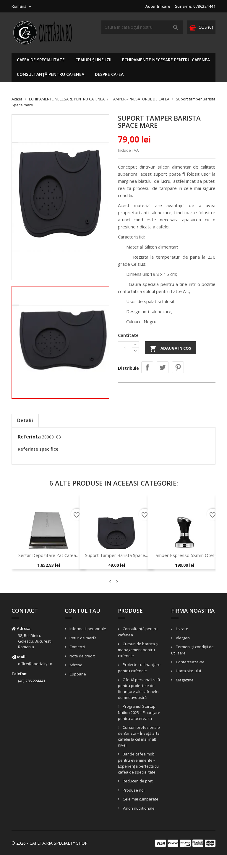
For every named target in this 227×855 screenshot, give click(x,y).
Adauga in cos (170, 348)
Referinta (29, 436)
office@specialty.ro (35, 663)
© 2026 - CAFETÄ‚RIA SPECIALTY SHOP (49, 843)
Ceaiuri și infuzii (93, 60)
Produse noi (133, 790)
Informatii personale (87, 628)
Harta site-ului (188, 670)
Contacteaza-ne (190, 662)
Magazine (184, 680)
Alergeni (183, 638)
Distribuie (147, 367)
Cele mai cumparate (140, 799)
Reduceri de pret (137, 781)
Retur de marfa (83, 638)
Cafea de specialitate (41, 60)
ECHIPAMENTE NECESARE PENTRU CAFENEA (166, 60)
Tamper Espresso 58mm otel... (184, 555)
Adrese (75, 664)
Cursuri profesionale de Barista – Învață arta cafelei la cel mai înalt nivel (139, 736)
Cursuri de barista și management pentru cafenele (138, 650)
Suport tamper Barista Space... (116, 555)
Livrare (181, 628)
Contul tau (82, 610)
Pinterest (178, 367)
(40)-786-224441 (31, 680)
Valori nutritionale (138, 808)
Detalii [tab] (25, 420)
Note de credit (82, 656)
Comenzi (77, 646)
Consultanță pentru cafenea (50, 74)
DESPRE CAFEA (109, 74)
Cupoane (77, 674)
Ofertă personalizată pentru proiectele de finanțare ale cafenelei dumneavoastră (139, 688)
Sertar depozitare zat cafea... (48, 555)
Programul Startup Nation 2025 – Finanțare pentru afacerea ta (139, 712)
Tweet (162, 367)
